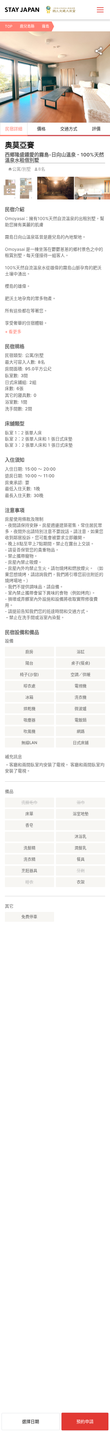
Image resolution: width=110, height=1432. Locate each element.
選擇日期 (30, 1421)
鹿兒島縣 (27, 26)
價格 (41, 128)
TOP (9, 26)
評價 (96, 128)
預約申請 (85, 1421)
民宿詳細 (13, 128)
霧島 (45, 26)
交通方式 (68, 128)
